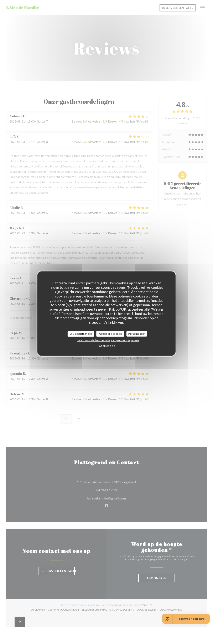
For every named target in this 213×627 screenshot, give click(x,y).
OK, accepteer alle (81, 333)
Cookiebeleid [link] (107, 345)
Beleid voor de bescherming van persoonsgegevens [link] (108, 340)
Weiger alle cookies (110, 333)
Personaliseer (136, 333)
